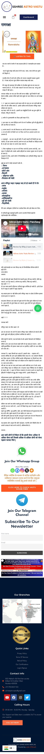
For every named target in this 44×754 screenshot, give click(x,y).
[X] (27, 470)
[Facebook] (17, 470)
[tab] (22, 246)
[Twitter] (27, 697)
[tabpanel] (22, 228)
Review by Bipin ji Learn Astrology (26, 260)
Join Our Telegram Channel (22, 512)
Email (3, 542)
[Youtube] (7, 697)
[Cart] (13, 17)
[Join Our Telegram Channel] (22, 500)
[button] (38, 308)
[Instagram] (22, 470)
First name (5, 534)
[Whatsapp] (12, 470)
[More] (31, 470)
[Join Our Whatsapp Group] (22, 451)
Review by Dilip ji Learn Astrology (26, 247)
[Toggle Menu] (4, 17)
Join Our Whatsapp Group (22, 461)
